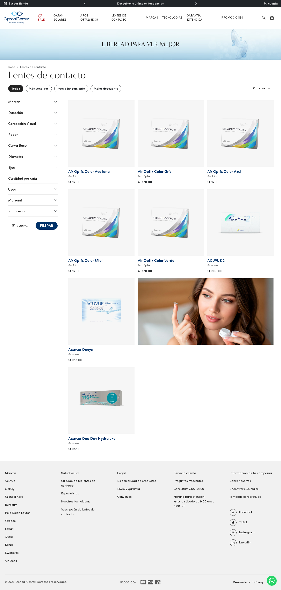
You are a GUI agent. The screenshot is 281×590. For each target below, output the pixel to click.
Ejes (11, 167)
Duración (15, 112)
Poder (13, 134)
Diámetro (15, 156)
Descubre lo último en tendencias (140, 3)
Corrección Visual (22, 123)
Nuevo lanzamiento (71, 88)
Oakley (10, 489)
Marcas (152, 17)
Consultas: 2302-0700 (189, 489)
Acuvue (10, 481)
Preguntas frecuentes (188, 481)
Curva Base (17, 145)
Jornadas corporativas (245, 496)
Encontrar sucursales (244, 489)
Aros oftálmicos (89, 17)
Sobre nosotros (240, 481)
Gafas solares (59, 17)
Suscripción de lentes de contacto (77, 511)
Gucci (9, 536)
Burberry (11, 504)
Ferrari (9, 529)
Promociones (232, 17)
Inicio (11, 67)
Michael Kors (14, 496)
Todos (15, 88)
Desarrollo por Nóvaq (248, 582)
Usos (12, 189)
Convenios (124, 496)
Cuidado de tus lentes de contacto (78, 483)
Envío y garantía (128, 489)
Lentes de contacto (119, 17)
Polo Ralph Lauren (17, 512)
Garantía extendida (194, 17)
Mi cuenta (271, 3)
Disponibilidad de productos (136, 481)
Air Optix (11, 560)
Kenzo (9, 544)
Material (15, 200)
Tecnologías (172, 17)
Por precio (16, 211)
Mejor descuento (106, 88)
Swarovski (12, 552)
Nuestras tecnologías (75, 501)
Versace (10, 521)
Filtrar (46, 225)
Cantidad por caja (22, 178)
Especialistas (70, 493)
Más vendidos (39, 88)
